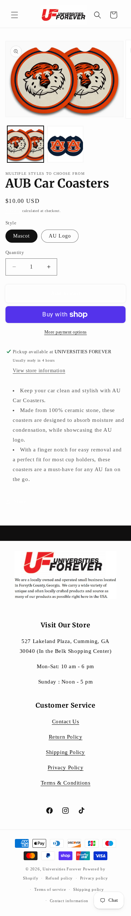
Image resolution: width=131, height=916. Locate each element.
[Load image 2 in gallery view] (65, 144)
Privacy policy (94, 878)
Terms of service (50, 889)
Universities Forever (62, 869)
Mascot (21, 236)
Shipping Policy (65, 752)
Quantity (14, 252)
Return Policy (66, 737)
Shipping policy (88, 889)
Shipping (13, 211)
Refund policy (59, 878)
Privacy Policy (65, 767)
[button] (15, 15)
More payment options (65, 332)
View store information (39, 370)
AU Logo (60, 236)
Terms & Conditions (66, 783)
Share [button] (20, 501)
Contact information (69, 900)
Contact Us (65, 721)
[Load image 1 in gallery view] (25, 144)
